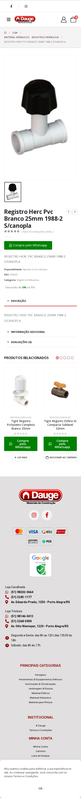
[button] (28, 245)
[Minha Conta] (63, 19)
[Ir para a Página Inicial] (5, 32)
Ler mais (22, 457)
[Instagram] (26, 6)
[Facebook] (11, 6)
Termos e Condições (25, 776)
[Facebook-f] (47, 515)
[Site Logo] (25, 19)
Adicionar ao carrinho (63, 457)
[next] (75, 212)
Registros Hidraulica (28, 279)
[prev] (69, 212)
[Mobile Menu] (8, 19)
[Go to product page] (20, 390)
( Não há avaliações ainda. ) (38, 231)
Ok (40, 788)
